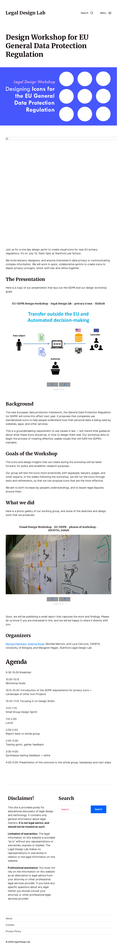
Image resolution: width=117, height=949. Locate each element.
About (9, 918)
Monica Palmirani (16, 643)
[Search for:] (73, 809)
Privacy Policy (13, 931)
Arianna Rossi (36, 643)
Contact (10, 924)
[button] (87, 12)
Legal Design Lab (25, 13)
